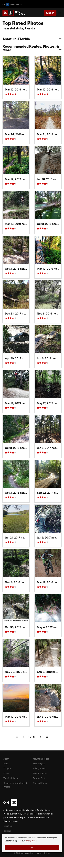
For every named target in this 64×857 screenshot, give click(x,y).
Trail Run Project (40, 773)
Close (32, 847)
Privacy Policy (30, 841)
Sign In (50, 12)
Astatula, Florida (16, 38)
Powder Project (40, 778)
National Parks (40, 783)
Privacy (47, 853)
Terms (39, 853)
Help (5, 763)
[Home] (16, 13)
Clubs (6, 773)
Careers (7, 831)
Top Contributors (11, 778)
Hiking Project (39, 768)
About (6, 758)
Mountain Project (41, 758)
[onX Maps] (10, 805)
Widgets (7, 768)
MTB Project (39, 763)
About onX (8, 826)
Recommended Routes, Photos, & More (30, 47)
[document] (32, 843)
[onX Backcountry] (12, 4)
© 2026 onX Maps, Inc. (23, 853)
